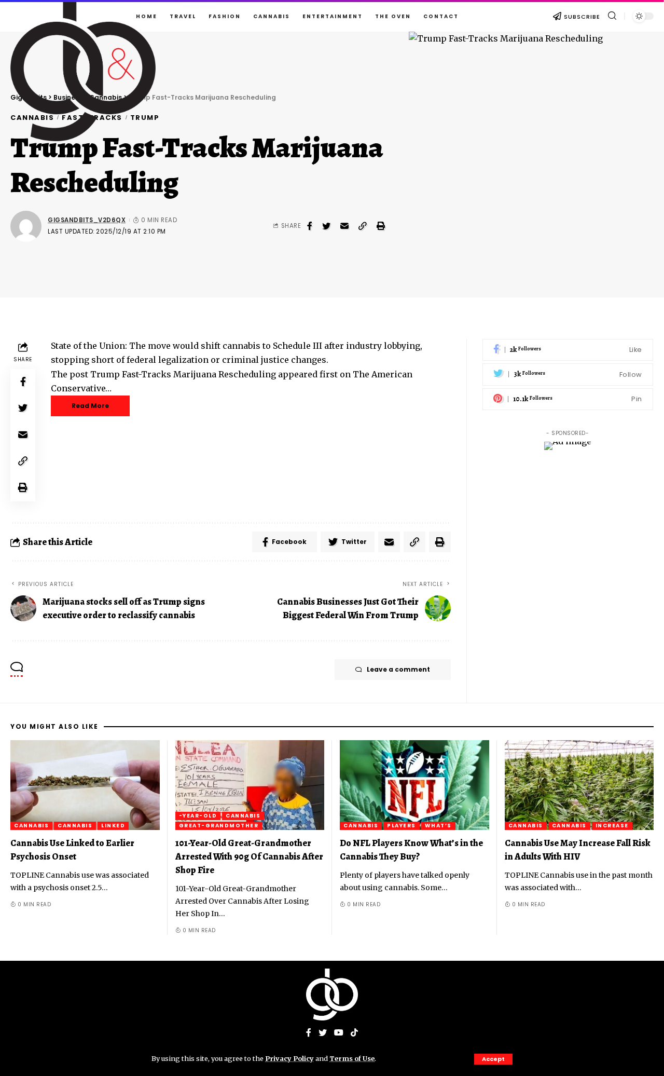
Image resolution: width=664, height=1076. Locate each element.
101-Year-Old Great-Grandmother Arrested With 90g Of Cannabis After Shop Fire (249, 856)
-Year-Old (198, 816)
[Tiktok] (354, 1033)
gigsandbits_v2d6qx (87, 220)
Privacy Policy (289, 1058)
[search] (612, 16)
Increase (612, 825)
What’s (438, 825)
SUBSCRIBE (582, 16)
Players (401, 825)
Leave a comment (398, 669)
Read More (90, 405)
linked (113, 825)
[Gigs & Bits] (331, 994)
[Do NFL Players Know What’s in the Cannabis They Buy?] (414, 785)
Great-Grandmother (219, 825)
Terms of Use (352, 1058)
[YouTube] (338, 1033)
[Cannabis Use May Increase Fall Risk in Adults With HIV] (579, 785)
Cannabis (31, 825)
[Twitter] (567, 375)
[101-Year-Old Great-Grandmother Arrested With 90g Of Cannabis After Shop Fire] (250, 785)
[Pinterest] (567, 399)
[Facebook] (567, 350)
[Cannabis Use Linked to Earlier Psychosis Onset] (85, 785)
